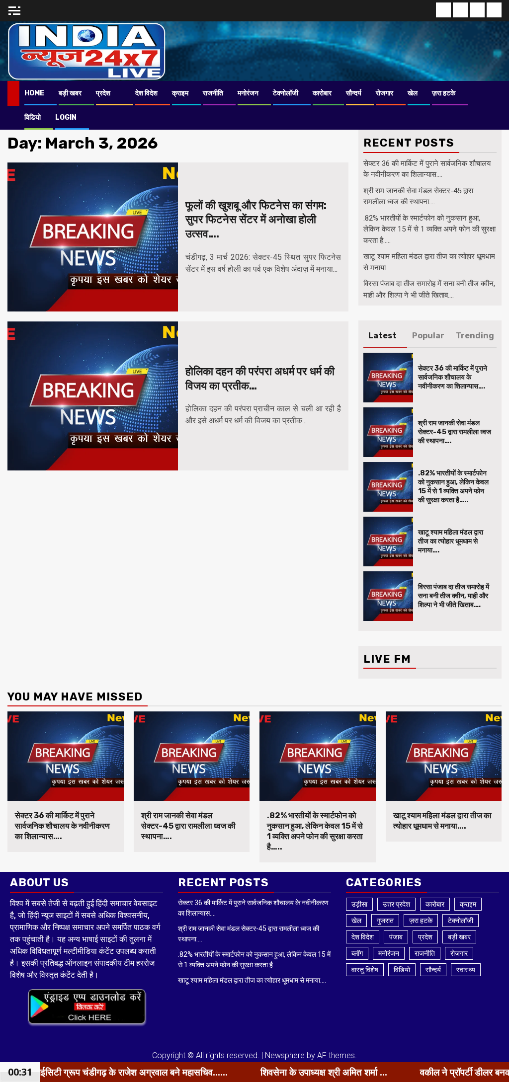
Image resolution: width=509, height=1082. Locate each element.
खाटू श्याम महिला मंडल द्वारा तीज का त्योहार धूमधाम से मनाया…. (450, 541)
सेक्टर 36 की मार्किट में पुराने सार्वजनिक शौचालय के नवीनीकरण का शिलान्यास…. (452, 377)
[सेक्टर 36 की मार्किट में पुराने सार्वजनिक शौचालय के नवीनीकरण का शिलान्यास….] (388, 377)
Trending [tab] (475, 335)
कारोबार (322, 93)
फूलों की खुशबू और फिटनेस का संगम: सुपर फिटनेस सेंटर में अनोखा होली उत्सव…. (256, 219)
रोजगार (384, 93)
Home (34, 93)
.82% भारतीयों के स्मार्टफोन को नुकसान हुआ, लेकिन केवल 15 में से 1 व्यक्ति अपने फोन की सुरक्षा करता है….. (429, 229)
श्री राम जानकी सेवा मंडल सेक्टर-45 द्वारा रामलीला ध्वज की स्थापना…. (454, 432)
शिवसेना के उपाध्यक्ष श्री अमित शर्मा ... (257, 1072)
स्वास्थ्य (465, 970)
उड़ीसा (359, 904)
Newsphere (285, 1055)
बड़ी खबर (70, 93)
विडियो (32, 117)
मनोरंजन (248, 93)
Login (66, 117)
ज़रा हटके (443, 93)
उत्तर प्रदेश (396, 904)
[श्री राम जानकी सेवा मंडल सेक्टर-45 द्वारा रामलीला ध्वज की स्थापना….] (388, 432)
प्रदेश (103, 93)
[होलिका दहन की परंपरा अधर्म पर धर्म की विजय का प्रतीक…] (92, 395)
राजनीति (213, 93)
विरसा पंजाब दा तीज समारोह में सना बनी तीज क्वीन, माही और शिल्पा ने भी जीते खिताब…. (453, 596)
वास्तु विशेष (364, 970)
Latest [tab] (382, 335)
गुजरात (385, 921)
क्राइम (180, 93)
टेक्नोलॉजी (285, 93)
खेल (413, 93)
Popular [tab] (428, 335)
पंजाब (396, 937)
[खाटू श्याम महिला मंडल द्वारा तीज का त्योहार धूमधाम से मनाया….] (388, 541)
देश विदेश (146, 93)
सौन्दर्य (353, 93)
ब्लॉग (357, 953)
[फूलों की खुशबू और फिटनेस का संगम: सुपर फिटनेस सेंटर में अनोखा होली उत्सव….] (92, 236)
